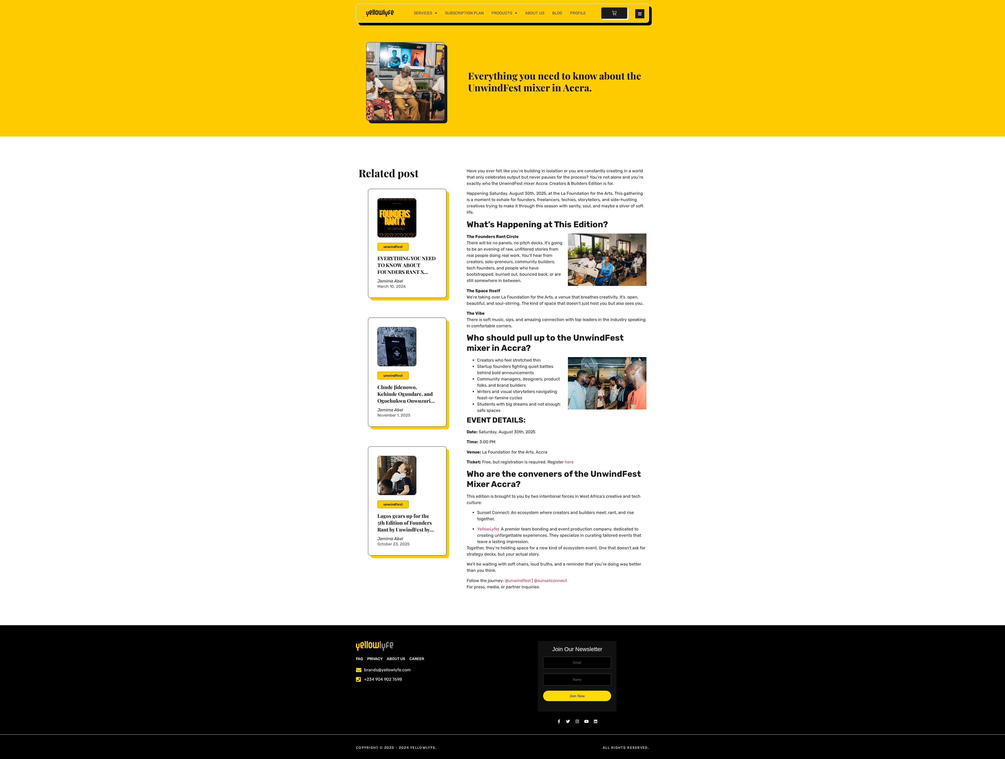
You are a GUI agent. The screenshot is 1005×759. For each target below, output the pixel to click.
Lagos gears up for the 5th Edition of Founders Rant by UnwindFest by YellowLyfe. (404, 526)
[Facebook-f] (559, 721)
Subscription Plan (464, 13)
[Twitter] (568, 721)
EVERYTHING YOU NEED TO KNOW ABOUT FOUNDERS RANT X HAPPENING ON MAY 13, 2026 (406, 272)
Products (502, 13)
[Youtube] (586, 721)
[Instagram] (577, 721)
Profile (578, 13)
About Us (534, 13)
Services (423, 13)
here (569, 461)
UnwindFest (393, 247)
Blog (557, 13)
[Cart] (614, 13)
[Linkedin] (596, 721)
